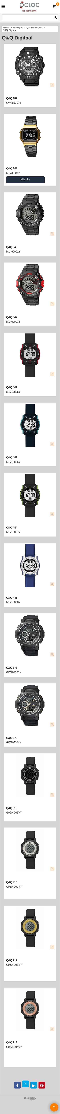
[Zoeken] (55, 17)
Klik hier (25, 179)
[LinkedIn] (33, 1085)
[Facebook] (17, 1085)
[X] (25, 1084)
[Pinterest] (41, 1085)
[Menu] (3, 7)
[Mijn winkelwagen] (54, 6)
